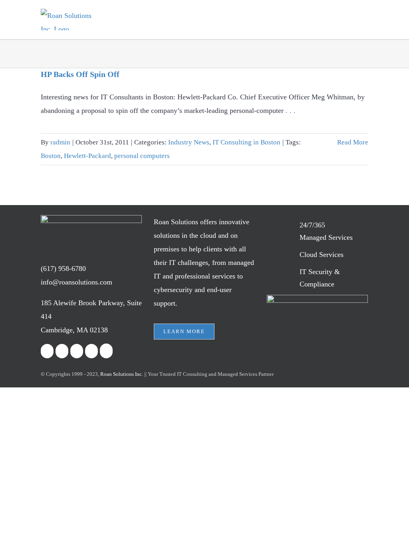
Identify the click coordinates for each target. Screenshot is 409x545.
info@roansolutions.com (76, 282)
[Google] (106, 351)
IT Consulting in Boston (246, 142)
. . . (291, 111)
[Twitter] (62, 351)
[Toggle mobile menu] (365, 21)
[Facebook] (47, 351)
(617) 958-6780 (63, 268)
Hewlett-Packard (87, 156)
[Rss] (91, 351)
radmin (60, 142)
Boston (51, 156)
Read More (352, 142)
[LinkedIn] (76, 351)
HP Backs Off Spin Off (80, 74)
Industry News (188, 142)
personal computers (142, 156)
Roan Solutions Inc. (121, 374)
